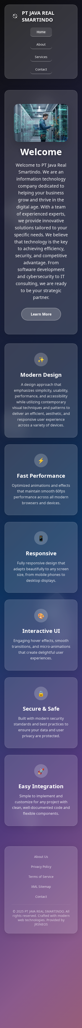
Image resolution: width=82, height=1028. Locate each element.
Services (41, 57)
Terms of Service (41, 876)
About (41, 44)
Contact (41, 69)
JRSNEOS (41, 924)
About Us (41, 856)
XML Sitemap (41, 886)
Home (41, 32)
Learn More (41, 314)
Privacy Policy (41, 866)
